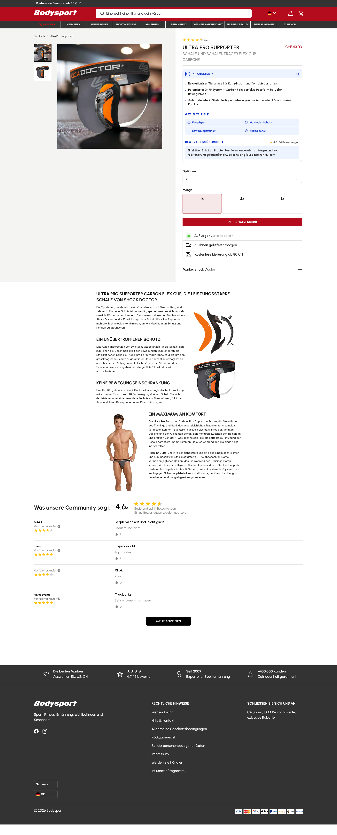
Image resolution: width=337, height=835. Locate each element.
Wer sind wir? (162, 712)
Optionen (189, 171)
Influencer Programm (168, 771)
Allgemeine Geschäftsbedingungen (179, 729)
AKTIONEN (49, 24)
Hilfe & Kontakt (163, 720)
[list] (109, 96)
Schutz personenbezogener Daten (178, 746)
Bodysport (55, 810)
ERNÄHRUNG (178, 24)
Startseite (40, 36)
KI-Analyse (203, 74)
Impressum (160, 754)
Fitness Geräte (264, 24)
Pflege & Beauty (237, 24)
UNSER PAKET (99, 24)
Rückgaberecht (163, 737)
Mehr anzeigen (168, 621)
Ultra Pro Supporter (61, 36)
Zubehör (290, 24)
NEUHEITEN (73, 24)
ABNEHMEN (152, 24)
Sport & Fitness (126, 24)
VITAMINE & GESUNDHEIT (208, 24)
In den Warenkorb (242, 222)
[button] (301, 13)
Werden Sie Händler (167, 762)
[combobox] (174, 13)
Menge (187, 190)
